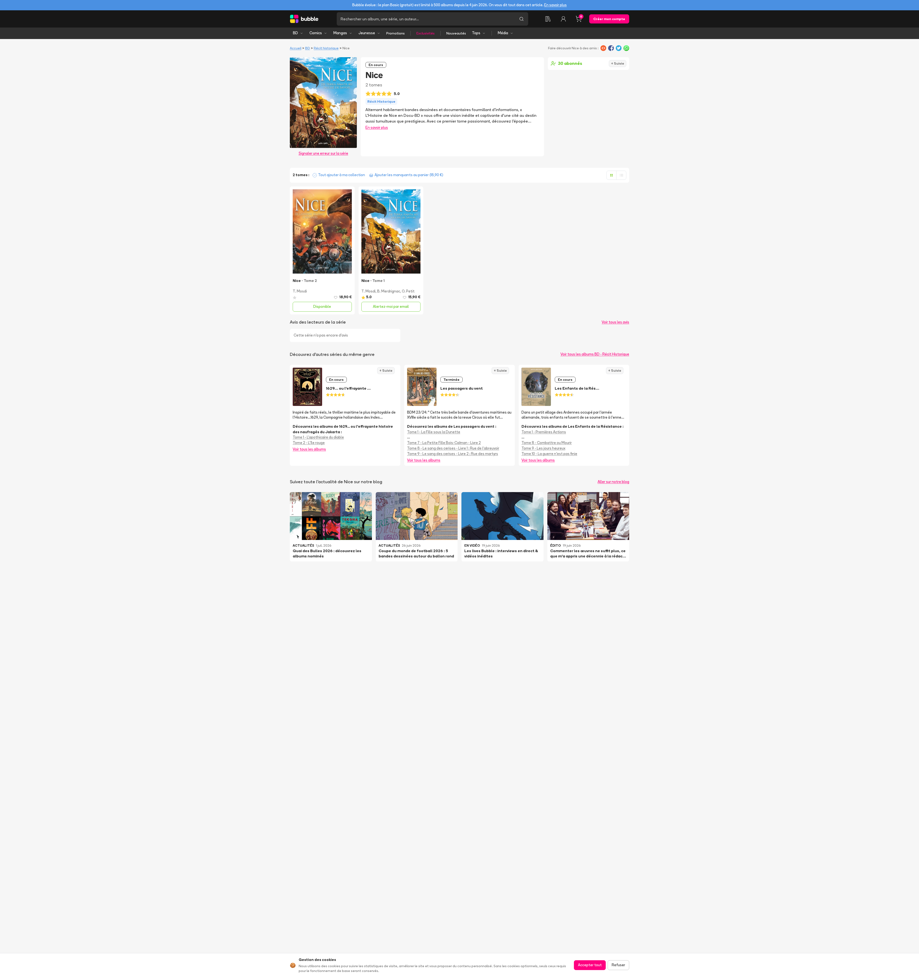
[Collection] (548, 19)
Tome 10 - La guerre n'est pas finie (549, 453)
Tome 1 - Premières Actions (543, 432)
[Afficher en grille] (611, 175)
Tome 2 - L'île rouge (309, 442)
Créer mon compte (609, 19)
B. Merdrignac (388, 291)
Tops (476, 33)
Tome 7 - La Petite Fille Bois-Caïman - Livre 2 (444, 442)
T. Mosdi (300, 291)
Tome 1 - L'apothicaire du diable (318, 437)
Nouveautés (456, 33)
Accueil (295, 48)
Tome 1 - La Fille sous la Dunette (433, 432)
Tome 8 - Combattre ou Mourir (546, 442)
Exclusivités (425, 33)
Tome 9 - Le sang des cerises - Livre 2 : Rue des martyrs (452, 453)
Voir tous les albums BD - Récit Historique (594, 354)
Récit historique (326, 48)
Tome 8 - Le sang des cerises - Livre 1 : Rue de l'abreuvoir (453, 448)
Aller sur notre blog (613, 481)
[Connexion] (563, 19)
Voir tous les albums (309, 449)
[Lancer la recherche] (521, 19)
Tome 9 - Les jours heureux (543, 448)
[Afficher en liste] (621, 175)
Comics (315, 33)
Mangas (340, 33)
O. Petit (408, 291)
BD (295, 33)
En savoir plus (555, 5)
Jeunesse (367, 33)
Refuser (618, 965)
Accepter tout (590, 965)
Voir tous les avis (615, 322)
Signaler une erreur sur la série (323, 153)
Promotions (395, 33)
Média (503, 33)
